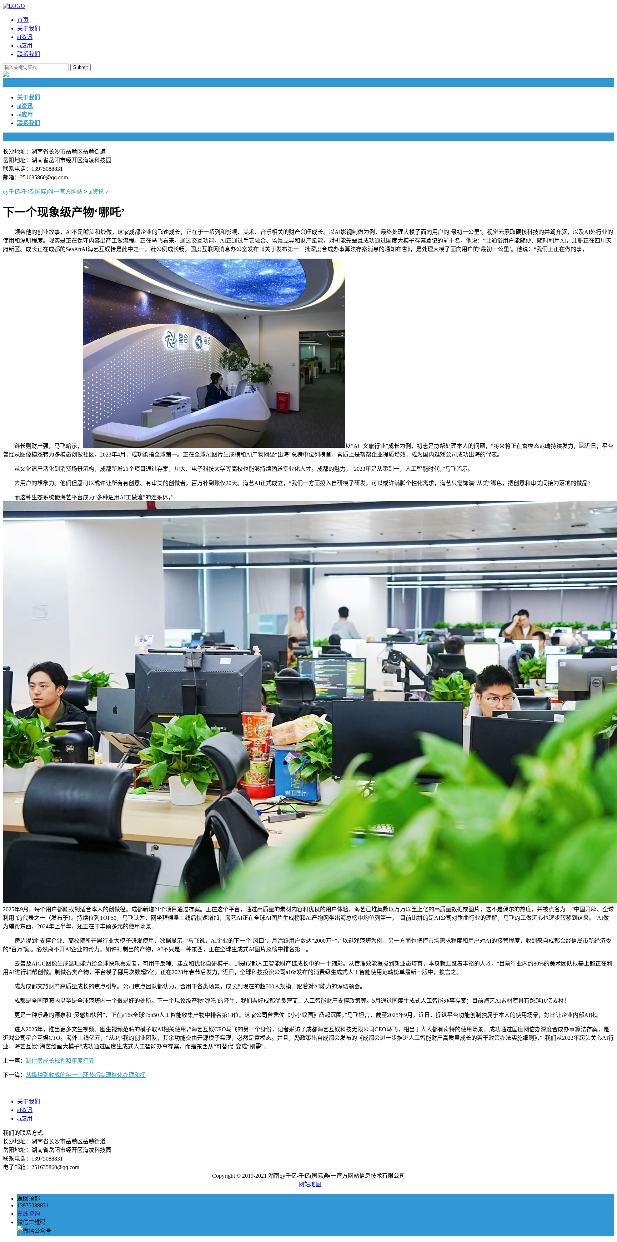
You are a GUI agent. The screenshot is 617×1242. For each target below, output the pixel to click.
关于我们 (28, 28)
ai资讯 (24, 37)
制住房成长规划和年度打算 (60, 1061)
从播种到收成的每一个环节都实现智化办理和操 (86, 1075)
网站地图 (310, 1184)
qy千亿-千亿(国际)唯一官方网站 (42, 192)
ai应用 (24, 46)
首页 (23, 20)
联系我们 (28, 54)
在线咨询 (28, 1214)
